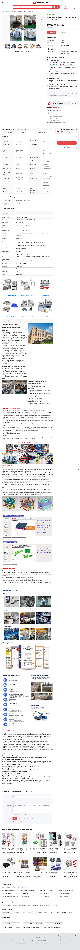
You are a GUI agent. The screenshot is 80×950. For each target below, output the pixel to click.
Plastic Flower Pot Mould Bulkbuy (52, 927)
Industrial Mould (44, 893)
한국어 (61, 939)
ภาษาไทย (74, 939)
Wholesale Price (47, 935)
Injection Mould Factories (9, 920)
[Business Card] (76, 136)
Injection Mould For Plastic (33, 920)
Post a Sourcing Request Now (20, 821)
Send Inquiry (51, 32)
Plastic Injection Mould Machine (51, 920)
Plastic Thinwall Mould (64, 893)
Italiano (41, 939)
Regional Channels (63, 935)
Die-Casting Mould (27, 912)
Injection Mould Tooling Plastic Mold (32, 927)
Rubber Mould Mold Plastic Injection (11, 927)
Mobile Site (37, 937)
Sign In (49, 122)
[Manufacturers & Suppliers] (40, 2)
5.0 (62, 132)
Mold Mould (21, 920)
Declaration (56, 943)
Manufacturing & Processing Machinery (14, 11)
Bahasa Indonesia (45, 940)
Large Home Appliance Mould (9, 890)
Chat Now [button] (63, 32)
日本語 (66, 939)
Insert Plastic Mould (67, 912)
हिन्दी (70, 939)
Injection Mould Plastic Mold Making (54, 923)
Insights (43, 937)
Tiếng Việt (37, 940)
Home (3, 11)
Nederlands (52, 939)
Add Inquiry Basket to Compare (23, 51)
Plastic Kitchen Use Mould (65, 890)
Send (15, 818)
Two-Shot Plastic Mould (41, 912)
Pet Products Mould (25, 893)
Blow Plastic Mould (54, 912)
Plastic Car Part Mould (7, 893)
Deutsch (46, 939)
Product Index (72, 935)
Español (17, 939)
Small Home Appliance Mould (28, 890)
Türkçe (32, 940)
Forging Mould (6, 912)
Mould (25, 11)
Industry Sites (55, 935)
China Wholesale (38, 935)
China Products (14, 935)
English (12, 939)
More (3, 930)
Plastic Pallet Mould (25, 896)
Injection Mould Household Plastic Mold (32, 923)
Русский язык (35, 939)
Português (23, 939)
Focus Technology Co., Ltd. (30, 943)
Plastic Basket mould (64, 896)
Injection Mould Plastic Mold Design (11, 923)
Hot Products (6, 935)
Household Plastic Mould (46, 890)
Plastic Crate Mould (44, 896)
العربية (57, 939)
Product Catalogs (23, 887)
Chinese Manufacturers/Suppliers (26, 935)
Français (28, 939)
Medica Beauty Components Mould (10, 896)
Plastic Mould (31, 11)
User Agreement (48, 943)
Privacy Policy (63, 943)
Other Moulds (16, 912)
